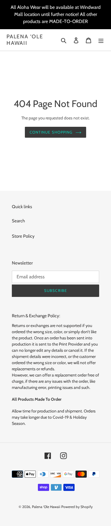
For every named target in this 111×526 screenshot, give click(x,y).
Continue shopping (51, 132)
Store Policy (23, 236)
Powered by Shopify (77, 506)
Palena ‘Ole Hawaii (25, 40)
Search (18, 220)
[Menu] (101, 40)
